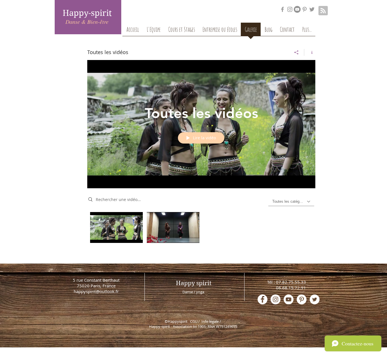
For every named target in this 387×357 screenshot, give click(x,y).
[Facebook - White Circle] (262, 299)
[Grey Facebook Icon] (282, 9)
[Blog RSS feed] (323, 11)
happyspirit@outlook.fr (96, 291)
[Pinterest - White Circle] (302, 299)
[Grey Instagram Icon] (289, 9)
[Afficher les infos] (309, 52)
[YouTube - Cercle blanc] (289, 299)
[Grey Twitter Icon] (312, 9)
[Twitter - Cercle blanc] (315, 299)
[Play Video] (116, 227)
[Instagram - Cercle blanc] (275, 299)
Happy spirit (193, 283)
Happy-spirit (87, 13)
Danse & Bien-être (87, 21)
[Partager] (296, 52)
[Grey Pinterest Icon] (304, 9)
